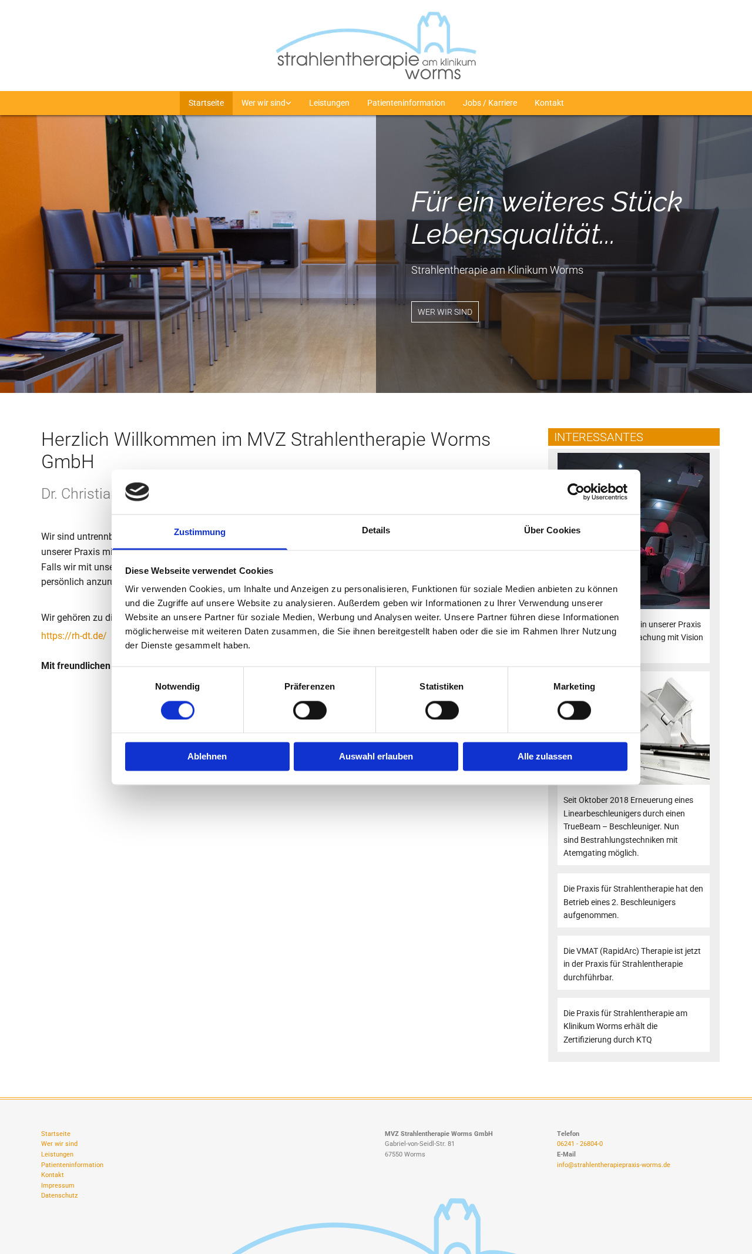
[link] (266, 103)
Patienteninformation (406, 102)
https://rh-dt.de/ (75, 635)
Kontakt (549, 102)
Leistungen (329, 102)
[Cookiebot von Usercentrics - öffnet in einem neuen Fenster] (576, 491)
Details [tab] (376, 531)
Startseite (206, 102)
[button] (445, 311)
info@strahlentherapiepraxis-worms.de (613, 1165)
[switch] (310, 710)
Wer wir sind (263, 102)
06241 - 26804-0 (580, 1144)
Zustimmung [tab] (200, 532)
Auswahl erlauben (376, 757)
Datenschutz (59, 1195)
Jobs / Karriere (490, 102)
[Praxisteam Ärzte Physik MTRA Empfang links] (288, 103)
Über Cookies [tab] (552, 531)
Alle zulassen (545, 757)
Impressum (58, 1185)
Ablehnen (207, 757)
